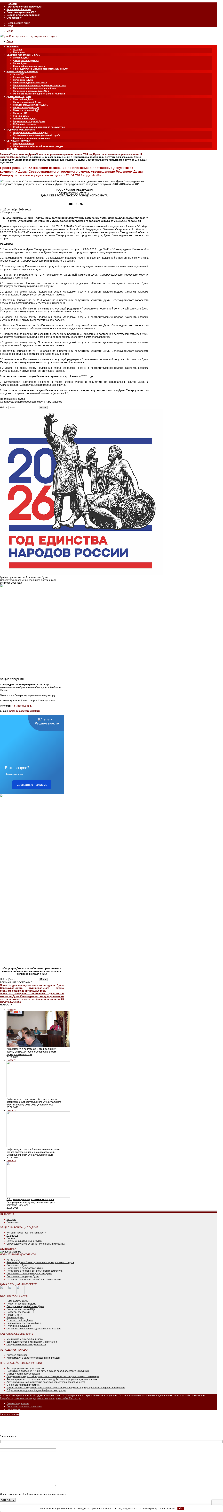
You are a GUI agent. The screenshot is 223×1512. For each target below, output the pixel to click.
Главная (5, 154)
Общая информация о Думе (23, 55)
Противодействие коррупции (24, 6)
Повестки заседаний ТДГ (26, 110)
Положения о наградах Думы (23, 1276)
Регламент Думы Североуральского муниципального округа (40, 1262)
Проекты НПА (20, 113)
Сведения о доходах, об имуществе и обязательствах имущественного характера (53, 1376)
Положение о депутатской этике (30, 82)
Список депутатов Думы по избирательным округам (41, 69)
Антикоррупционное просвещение (26, 1368)
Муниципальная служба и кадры (30, 132)
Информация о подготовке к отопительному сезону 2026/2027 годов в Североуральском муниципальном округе (31, 1051)
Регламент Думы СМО (24, 77)
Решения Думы (21, 116)
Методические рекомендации (23, 1373)
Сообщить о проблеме (32, 784)
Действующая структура (26, 60)
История (17, 49)
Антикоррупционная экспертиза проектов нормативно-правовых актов (46, 1382)
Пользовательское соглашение (24, 1406)
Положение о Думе (23, 80)
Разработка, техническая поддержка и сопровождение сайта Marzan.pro (40, 1398)
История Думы (21, 58)
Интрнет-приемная (17, 1355)
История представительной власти (26, 1232)
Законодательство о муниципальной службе (36, 135)
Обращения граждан (19, 141)
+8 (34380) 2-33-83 (22, 705)
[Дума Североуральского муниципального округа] (28, 36)
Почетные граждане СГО (21, 12)
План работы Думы (23, 99)
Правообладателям (18, 1403)
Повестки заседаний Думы (27, 102)
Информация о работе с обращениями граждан (38, 146)
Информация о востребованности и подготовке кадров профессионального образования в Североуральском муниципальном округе (33, 1152)
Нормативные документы (22, 71)
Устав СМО (18, 74)
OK (180, 1508)
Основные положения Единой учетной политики (39, 94)
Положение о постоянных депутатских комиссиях (39, 85)
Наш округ (13, 46)
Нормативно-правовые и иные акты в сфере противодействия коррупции (48, 1370)
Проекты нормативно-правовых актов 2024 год (64, 154)
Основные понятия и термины (23, 1384)
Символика (19, 52)
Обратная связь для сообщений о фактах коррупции (36, 1390)
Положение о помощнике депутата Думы (34, 88)
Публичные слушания (24, 124)
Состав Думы (20, 63)
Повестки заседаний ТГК (20, 1312)
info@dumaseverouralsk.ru (24, 710)
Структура (12, 1235)
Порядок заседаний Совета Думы (30, 105)
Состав (11, 1238)
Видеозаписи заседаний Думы (29, 121)
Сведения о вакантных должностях (31, 138)
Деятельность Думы (19, 96)
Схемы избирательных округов (29, 66)
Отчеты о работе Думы (25, 118)
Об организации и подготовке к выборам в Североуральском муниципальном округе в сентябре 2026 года (31, 1202)
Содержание (14, 17)
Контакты (12, 149)
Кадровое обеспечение (21, 130)
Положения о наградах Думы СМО (31, 91)
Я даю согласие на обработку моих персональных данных (33, 1494)
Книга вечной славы (19, 9)
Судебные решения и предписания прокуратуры (39, 127)
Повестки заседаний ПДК (26, 107)
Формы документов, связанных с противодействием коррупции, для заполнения (52, 1379)
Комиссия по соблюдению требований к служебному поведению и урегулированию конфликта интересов (66, 1387)
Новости (12, 3)
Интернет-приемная (23, 143)
